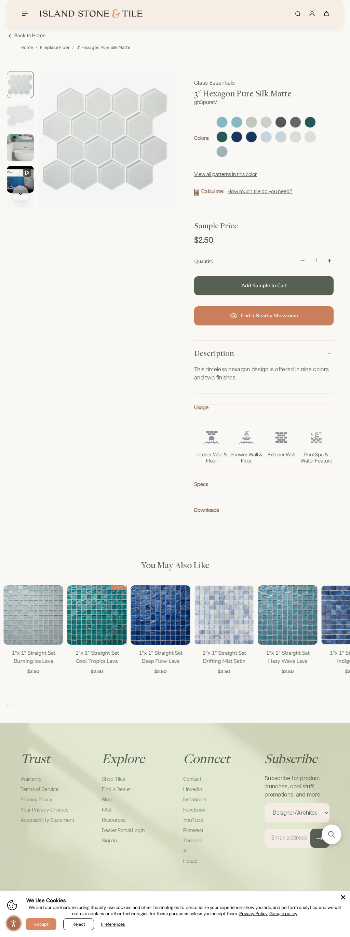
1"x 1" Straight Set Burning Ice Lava (32, 657)
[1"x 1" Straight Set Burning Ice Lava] (33, 615)
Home (27, 47)
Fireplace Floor (54, 47)
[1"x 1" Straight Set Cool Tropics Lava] (96, 615)
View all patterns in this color (225, 174)
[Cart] (326, 13)
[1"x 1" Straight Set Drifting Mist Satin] (223, 615)
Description (214, 353)
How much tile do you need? (260, 191)
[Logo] (91, 13)
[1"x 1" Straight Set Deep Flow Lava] (160, 615)
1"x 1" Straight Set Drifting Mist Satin (223, 657)
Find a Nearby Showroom (269, 315)
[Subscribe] (319, 838)
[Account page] (312, 13)
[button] (331, 834)
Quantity (203, 260)
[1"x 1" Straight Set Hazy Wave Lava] (287, 615)
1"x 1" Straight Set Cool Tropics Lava (96, 657)
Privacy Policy (253, 913)
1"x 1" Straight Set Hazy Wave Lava (287, 657)
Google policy (283, 913)
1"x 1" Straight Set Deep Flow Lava (159, 657)
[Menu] (24, 13)
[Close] (343, 897)
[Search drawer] (298, 13)
